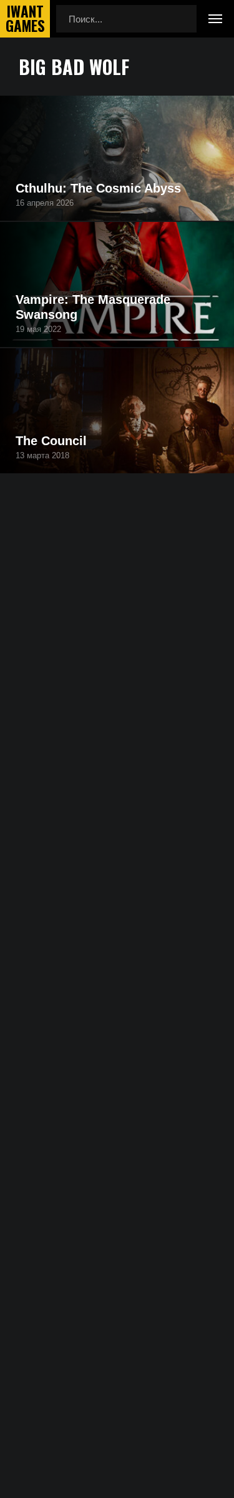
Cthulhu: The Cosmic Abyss (98, 188)
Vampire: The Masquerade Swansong (93, 307)
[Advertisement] (117, 653)
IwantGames (25, 19)
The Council (51, 441)
